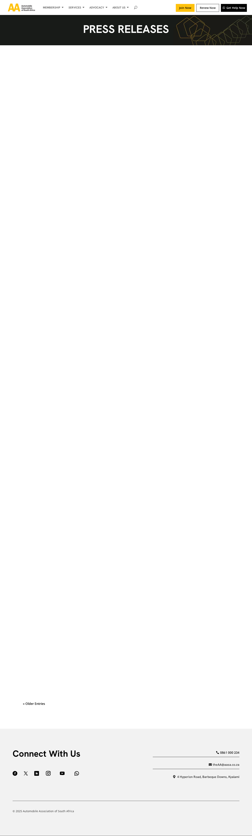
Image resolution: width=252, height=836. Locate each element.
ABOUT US (118, 7)
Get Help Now (235, 8)
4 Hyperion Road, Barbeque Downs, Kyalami (208, 777)
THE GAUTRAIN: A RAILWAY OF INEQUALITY (58, 341)
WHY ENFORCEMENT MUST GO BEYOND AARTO (61, 550)
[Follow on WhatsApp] (76, 773)
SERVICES (75, 7)
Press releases (54, 78)
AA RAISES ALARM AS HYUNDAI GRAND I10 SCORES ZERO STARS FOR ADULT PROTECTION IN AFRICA (105, 394)
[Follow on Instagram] (48, 773)
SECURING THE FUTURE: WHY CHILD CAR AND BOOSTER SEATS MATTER (81, 446)
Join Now (185, 8)
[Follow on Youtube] (62, 773)
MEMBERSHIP (51, 7)
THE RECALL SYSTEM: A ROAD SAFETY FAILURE (61, 498)
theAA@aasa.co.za (226, 765)
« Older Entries (34, 704)
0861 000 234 (229, 753)
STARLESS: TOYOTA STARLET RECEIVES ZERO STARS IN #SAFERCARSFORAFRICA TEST (92, 123)
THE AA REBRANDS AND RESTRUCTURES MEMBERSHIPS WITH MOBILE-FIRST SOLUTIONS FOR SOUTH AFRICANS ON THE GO (123, 655)
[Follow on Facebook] (15, 773)
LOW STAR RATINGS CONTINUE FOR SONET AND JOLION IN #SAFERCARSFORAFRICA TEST (96, 71)
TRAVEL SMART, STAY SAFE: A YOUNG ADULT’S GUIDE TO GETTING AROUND (84, 603)
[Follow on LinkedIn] (36, 773)
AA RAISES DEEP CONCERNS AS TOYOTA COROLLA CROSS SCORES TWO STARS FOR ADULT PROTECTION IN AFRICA (117, 232)
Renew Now (208, 8)
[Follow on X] (26, 773)
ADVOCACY (96, 7)
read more (126, 96)
